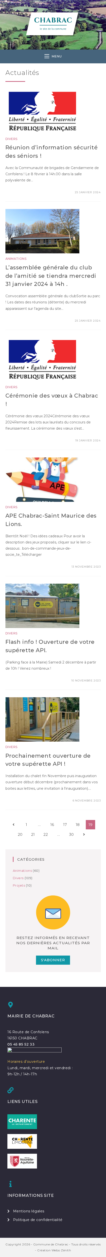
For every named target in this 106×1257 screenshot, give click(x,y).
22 (45, 834)
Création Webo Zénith (54, 1250)
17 (65, 824)
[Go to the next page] (84, 834)
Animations (16, 259)
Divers (11, 139)
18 (78, 824)
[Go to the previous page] (13, 825)
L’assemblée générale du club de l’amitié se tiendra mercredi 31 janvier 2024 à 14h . (51, 276)
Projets (19, 885)
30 (71, 834)
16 (52, 824)
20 (20, 834)
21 (33, 834)
